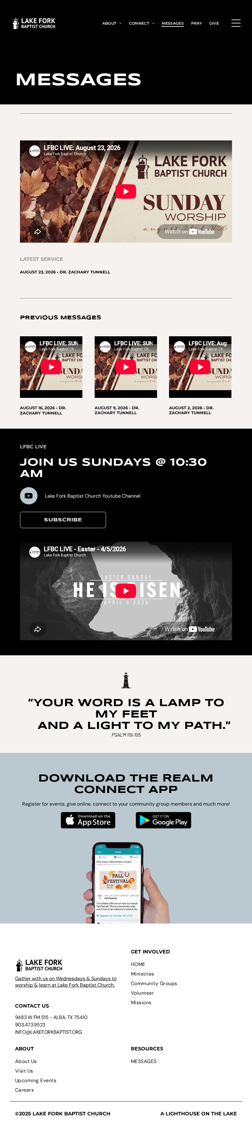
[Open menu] (236, 23)
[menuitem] (112, 23)
